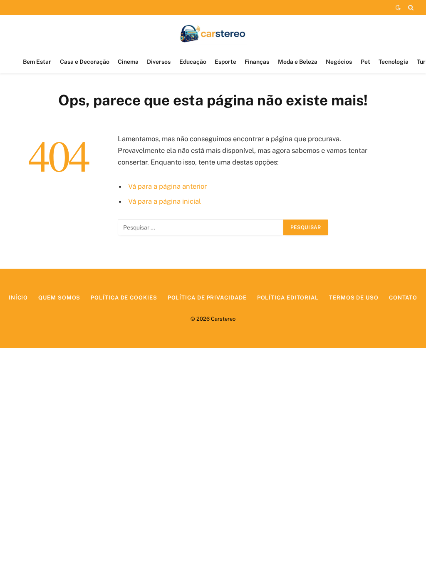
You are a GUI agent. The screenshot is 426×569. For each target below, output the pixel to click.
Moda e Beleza (297, 61)
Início (18, 297)
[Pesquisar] (410, 7)
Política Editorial (288, 297)
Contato (403, 297)
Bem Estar (37, 61)
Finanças (257, 61)
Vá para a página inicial (164, 201)
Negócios (339, 61)
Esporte (225, 61)
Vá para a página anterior (167, 186)
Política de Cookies (124, 297)
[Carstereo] (213, 32)
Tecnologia (394, 61)
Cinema (128, 61)
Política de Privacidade (207, 297)
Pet (365, 61)
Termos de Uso (354, 297)
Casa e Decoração (84, 61)
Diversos (159, 61)
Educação (192, 61)
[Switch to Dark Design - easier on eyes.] (398, 7)
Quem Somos (59, 297)
